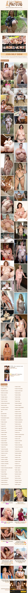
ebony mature (4, 405)
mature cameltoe (4, 451)
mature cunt (3, 465)
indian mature (4, 421)
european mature (4, 407)
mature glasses (4, 480)
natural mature (18, 465)
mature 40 (3, 426)
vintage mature (18, 482)
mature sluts (17, 438)
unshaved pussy (18, 451)
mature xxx (17, 463)
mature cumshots (4, 463)
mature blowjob (4, 444)
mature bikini (4, 440)
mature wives (18, 461)
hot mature (3, 419)
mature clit (3, 455)
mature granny (4, 482)
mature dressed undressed (6, 467)
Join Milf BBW (14, 54)
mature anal (3, 428)
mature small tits (18, 440)
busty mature (4, 394)
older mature (17, 469)
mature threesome (19, 446)
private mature (18, 474)
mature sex (17, 432)
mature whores (18, 459)
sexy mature (17, 476)
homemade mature (5, 417)
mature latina (18, 399)
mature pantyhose (19, 419)
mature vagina (18, 455)
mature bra (3, 446)
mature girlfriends (4, 478)
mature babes (4, 432)
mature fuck (3, 476)
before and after (4, 392)
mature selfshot (18, 430)
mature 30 (3, 424)
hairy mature (3, 415)
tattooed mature (18, 480)
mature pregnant (18, 421)
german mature (4, 409)
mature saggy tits (18, 428)
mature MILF (17, 409)
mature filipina (4, 474)
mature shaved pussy (19, 434)
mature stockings (18, 444)
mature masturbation (19, 407)
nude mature (17, 467)
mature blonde (4, 442)
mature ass (3, 430)
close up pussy (4, 401)
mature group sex (5, 484)
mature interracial (18, 390)
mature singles (18, 436)
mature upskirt (18, 453)
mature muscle (18, 413)
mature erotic (4, 469)
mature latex (17, 397)
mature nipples (18, 415)
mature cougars (4, 457)
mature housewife (18, 388)
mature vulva (17, 457)
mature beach (4, 436)
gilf (1, 411)
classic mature (4, 399)
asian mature (4, 388)
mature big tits (4, 438)
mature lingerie (18, 405)
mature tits (17, 449)
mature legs (17, 401)
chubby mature (4, 397)
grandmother (4, 413)
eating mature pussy (5, 403)
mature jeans (18, 392)
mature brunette (4, 449)
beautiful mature (4, 390)
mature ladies (18, 394)
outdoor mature (18, 471)
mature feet (3, 471)
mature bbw (3, 434)
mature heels (18, 386)
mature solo (17, 442)
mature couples (4, 459)
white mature (17, 484)
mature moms (18, 411)
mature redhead (18, 426)
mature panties (18, 417)
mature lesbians (18, 403)
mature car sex (4, 453)
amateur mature (4, 386)
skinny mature (18, 478)
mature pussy (18, 424)
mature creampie (4, 461)
